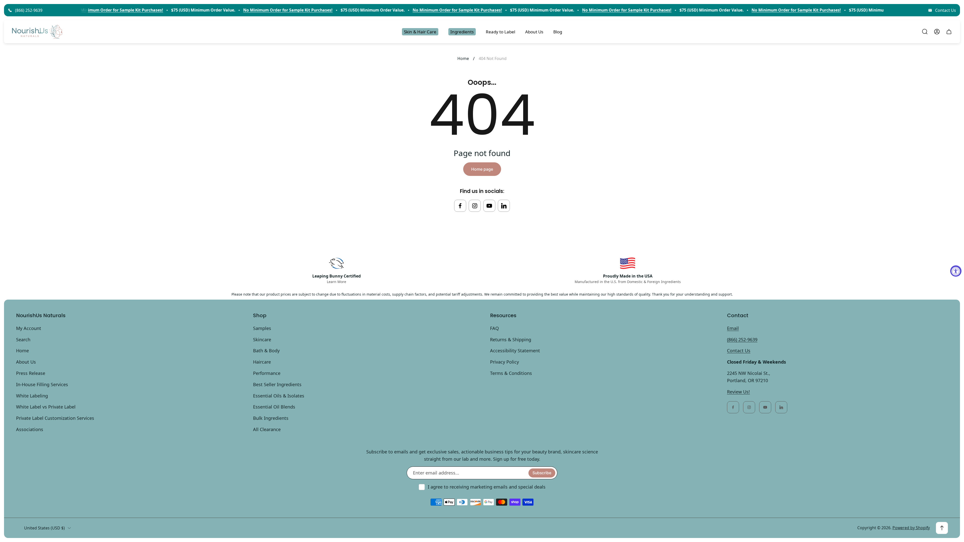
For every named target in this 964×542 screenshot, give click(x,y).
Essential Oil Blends (274, 407)
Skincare (262, 339)
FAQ (494, 328)
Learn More (336, 282)
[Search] (924, 31)
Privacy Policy (504, 362)
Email (733, 328)
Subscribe (541, 472)
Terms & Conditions (511, 373)
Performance (266, 373)
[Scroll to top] (942, 528)
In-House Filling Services (42, 384)
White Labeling (32, 396)
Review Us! (738, 392)
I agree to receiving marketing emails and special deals (487, 487)
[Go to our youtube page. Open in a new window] (489, 206)
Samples (262, 328)
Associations (29, 429)
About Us (26, 362)
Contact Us (945, 10)
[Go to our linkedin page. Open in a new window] (504, 206)
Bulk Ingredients (270, 418)
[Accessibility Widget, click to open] (955, 271)
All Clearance (267, 429)
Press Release (30, 373)
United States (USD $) (44, 527)
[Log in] (936, 31)
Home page (482, 169)
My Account (28, 328)
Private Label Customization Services (55, 418)
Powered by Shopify (911, 527)
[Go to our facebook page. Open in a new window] (460, 206)
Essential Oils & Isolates (278, 396)
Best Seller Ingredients (277, 384)
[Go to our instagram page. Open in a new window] (475, 206)
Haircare (262, 362)
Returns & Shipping (510, 339)
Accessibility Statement (515, 351)
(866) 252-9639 (28, 10)
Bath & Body (266, 351)
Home (463, 58)
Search (23, 339)
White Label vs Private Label (46, 407)
